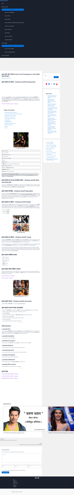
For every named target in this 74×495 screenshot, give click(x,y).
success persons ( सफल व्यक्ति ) (9, 26)
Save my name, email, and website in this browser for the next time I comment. (14, 470)
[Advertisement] (37, 64)
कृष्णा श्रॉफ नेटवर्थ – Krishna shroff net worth (10, 123)
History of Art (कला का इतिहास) (9, 48)
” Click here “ (15, 378)
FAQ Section (6, 126)
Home (3, 3)
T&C (14, 484)
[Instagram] (35, 478)
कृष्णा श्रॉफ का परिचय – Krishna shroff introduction (11, 112)
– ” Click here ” (16, 103)
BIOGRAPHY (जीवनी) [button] (5, 6)
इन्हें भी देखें (6, 127)
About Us (14, 480)
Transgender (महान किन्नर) (8, 39)
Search (46, 75)
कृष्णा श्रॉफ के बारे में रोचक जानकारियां (9, 124)
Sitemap (14, 486)
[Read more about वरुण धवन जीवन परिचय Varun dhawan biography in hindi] (25, 430)
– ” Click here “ (12, 275)
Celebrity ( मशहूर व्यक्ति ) (8, 29)
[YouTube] (37, 478)
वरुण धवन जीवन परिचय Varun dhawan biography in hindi (13, 432)
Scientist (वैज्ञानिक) (7, 19)
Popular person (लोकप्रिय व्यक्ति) (9, 12)
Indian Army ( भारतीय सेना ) (9, 36)
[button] (8, 7)
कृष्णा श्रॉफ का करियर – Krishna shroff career (10, 118)
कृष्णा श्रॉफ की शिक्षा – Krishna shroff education (10, 115)
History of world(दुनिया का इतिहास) (51, 146)
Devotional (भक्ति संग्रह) (5, 55)
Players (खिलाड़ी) (7, 32)
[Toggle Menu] (13, 10)
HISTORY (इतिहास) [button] (4, 43)
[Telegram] (38, 478)
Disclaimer (15, 485)
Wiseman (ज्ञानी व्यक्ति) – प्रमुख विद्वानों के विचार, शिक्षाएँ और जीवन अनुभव (14, 22)
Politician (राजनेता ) (7, 15)
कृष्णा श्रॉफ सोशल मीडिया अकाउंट (8, 121)
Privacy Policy (15, 483)
